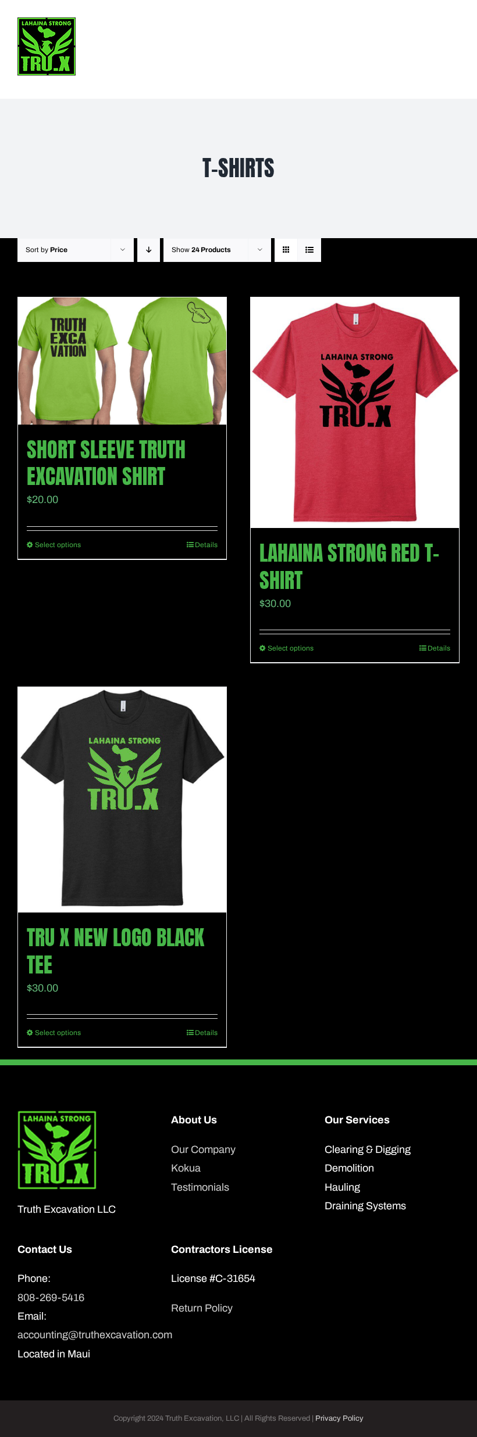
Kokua (186, 1168)
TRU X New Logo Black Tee (115, 951)
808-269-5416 (50, 1297)
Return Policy (202, 1308)
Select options (58, 545)
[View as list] (309, 250)
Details (206, 545)
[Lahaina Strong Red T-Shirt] (355, 412)
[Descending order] (148, 250)
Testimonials (200, 1187)
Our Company (203, 1149)
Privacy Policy (339, 1418)
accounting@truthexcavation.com (84, 1335)
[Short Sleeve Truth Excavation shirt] (122, 361)
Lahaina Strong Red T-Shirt (349, 566)
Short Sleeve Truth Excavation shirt (106, 463)
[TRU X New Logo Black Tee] (122, 800)
